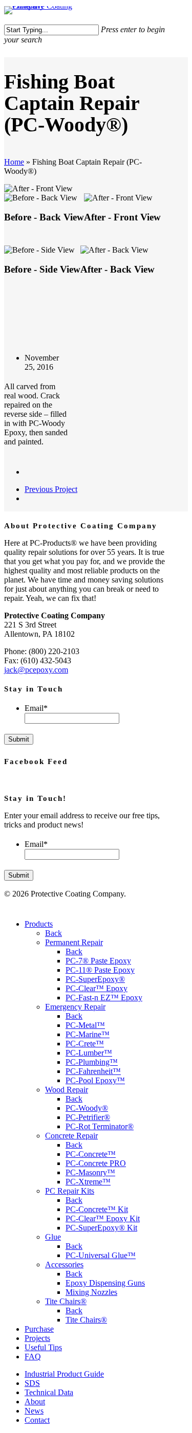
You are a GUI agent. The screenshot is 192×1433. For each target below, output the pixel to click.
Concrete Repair (71, 1135)
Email (36, 708)
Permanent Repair (74, 942)
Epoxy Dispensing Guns (105, 1283)
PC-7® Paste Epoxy (98, 960)
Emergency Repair (75, 1006)
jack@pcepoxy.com (36, 669)
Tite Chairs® (66, 1301)
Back (53, 933)
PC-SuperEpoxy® (95, 979)
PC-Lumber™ (89, 1052)
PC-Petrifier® (88, 1117)
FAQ (33, 1356)
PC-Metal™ (85, 1025)
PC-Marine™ (88, 1034)
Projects (37, 1338)
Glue (53, 1237)
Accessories (64, 1264)
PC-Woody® (87, 1108)
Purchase (39, 1329)
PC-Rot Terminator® (100, 1126)
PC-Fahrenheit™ (93, 1071)
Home (14, 162)
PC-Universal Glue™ (101, 1255)
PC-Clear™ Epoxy (96, 988)
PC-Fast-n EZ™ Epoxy (104, 997)
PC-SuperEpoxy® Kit (101, 1227)
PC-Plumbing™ (92, 1062)
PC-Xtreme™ (88, 1181)
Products (39, 924)
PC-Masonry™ (90, 1172)
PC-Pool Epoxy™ (95, 1080)
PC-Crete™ (85, 1043)
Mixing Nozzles (91, 1292)
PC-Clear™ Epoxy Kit (103, 1218)
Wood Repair (66, 1089)
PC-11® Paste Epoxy (100, 970)
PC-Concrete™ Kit (97, 1209)
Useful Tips (43, 1347)
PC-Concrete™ (91, 1154)
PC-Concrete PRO (96, 1163)
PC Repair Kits (69, 1190)
